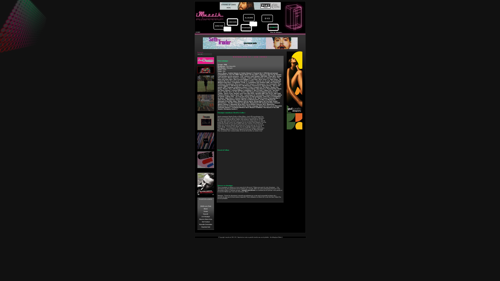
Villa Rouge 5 (250, 92)
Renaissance (261, 84)
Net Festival (206, 222)
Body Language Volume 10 (256, 106)
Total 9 (243, 92)
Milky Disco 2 (229, 98)
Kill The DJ (269, 93)
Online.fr (280, 237)
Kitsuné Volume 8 (241, 98)
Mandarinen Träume (233, 99)
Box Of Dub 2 (258, 90)
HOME (198, 32)
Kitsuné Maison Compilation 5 (242, 90)
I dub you (262, 74)
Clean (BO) (272, 76)
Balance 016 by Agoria (245, 101)
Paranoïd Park (271, 89)
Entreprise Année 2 (230, 109)
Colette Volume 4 (234, 73)
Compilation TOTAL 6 (239, 82)
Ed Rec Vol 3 (228, 92)
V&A (225, 64)
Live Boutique (205, 216)
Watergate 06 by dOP (237, 104)
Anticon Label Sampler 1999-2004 (255, 76)
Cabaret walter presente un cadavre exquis (261, 78)
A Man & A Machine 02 (267, 99)
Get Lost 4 (270, 106)
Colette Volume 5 (246, 73)
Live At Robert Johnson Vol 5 (256, 104)
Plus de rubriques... (276, 32)
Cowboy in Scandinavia (226, 84)
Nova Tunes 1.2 (264, 79)
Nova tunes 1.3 (240, 84)
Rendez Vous (227, 89)
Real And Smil (205, 227)
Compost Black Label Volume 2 (255, 89)
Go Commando (271, 84)
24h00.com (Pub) (205, 206)
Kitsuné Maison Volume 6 (265, 92)
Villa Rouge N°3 (236, 85)
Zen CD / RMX (234, 74)
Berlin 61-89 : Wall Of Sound (258, 98)
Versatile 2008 (260, 93)
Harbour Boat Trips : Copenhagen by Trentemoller (247, 95)
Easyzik (205, 214)
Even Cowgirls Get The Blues (259, 87)
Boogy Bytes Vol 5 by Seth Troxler (265, 101)
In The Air (236, 92)
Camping (243, 78)
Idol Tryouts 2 (251, 84)
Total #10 (266, 96)
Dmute (206, 211)
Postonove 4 (256, 85)
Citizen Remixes (270, 95)
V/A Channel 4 (275, 82)
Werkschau (270, 104)
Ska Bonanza (246, 85)
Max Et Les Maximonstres (250, 99)
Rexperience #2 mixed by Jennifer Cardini (232, 106)
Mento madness (233, 78)
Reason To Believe (256, 107)
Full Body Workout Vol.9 (240, 107)
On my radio (253, 74)
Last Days (254, 79)
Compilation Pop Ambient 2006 (258, 82)
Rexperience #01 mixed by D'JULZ (261, 103)
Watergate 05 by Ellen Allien (227, 101)
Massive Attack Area (205, 219)
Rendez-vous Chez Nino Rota (244, 93)
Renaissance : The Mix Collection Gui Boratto (233, 103)
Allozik (206, 209)
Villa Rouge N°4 (238, 89)
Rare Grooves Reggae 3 (242, 79)
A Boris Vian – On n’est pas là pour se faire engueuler (244, 96)
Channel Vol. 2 (258, 73)
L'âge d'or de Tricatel (274, 74)
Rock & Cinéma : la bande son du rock (257, 81)
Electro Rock (244, 74)
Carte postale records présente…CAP (230, 76)
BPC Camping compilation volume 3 (236, 87)
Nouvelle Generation (205, 224)
